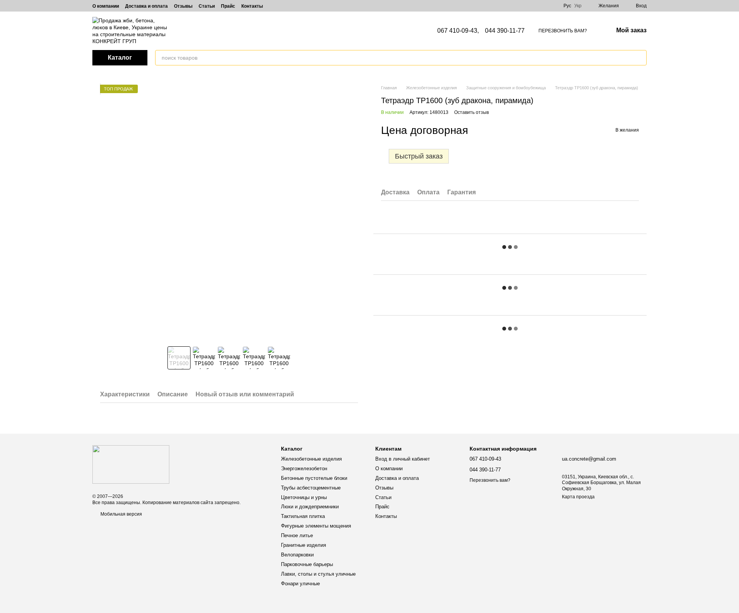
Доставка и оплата (146, 6)
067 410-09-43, (458, 31)
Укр (578, 5)
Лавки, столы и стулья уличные (318, 574)
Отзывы (183, 6)
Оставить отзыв (471, 112)
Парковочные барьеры (307, 564)
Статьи (207, 6)
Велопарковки (297, 555)
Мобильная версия (120, 514)
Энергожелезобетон (304, 468)
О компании (105, 6)
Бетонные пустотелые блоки (314, 478)
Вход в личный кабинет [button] (402, 459)
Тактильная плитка (303, 516)
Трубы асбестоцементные (311, 488)
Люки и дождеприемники (310, 506)
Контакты (252, 6)
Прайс (228, 6)
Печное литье (297, 535)
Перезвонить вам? (562, 30)
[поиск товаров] (640, 58)
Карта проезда (578, 496)
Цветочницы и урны (304, 497)
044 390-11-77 (505, 31)
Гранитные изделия (303, 545)
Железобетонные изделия (311, 459)
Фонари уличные (300, 583)
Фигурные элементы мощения (316, 526)
